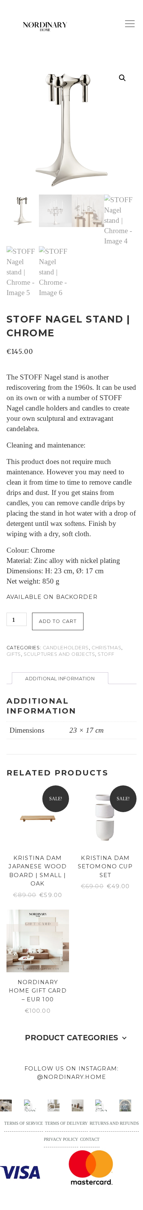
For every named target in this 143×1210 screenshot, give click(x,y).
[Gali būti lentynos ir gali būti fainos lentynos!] (125, 1105)
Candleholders (66, 647)
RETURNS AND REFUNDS (114, 1123)
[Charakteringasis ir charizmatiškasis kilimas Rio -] (101, 1105)
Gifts (13, 654)
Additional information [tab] (60, 678)
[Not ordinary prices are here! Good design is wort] (78, 1105)
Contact (90, 1139)
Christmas (106, 647)
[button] (122, 78)
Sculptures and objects (59, 654)
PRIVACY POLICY (61, 1139)
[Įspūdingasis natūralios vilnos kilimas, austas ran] (53, 1105)
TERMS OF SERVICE (23, 1123)
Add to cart (58, 621)
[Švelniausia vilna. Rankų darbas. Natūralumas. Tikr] (30, 1105)
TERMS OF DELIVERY (66, 1123)
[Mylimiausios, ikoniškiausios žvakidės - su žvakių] (6, 1105)
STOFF (106, 654)
